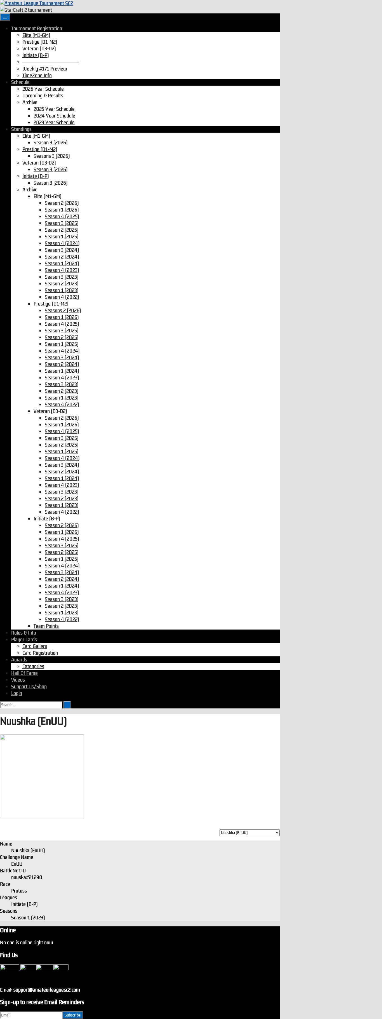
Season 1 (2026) (62, 209)
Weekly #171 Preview (44, 68)
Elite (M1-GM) (36, 35)
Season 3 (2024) (62, 250)
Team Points (46, 626)
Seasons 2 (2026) (63, 310)
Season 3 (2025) (62, 223)
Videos (18, 680)
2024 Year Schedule (54, 115)
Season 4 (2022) (62, 297)
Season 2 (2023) (62, 283)
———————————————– (50, 62)
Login (16, 693)
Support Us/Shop (29, 686)
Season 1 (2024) (62, 263)
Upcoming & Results (42, 95)
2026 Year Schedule (43, 89)
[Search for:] (31, 704)
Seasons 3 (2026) (52, 156)
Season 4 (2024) (62, 243)
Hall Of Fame (24, 673)
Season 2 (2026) (62, 203)
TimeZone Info (37, 75)
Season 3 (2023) (62, 277)
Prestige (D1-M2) (39, 42)
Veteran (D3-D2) (39, 48)
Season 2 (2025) (62, 230)
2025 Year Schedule (54, 109)
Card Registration (40, 653)
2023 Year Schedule (54, 122)
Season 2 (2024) (62, 256)
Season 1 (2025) (62, 236)
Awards (19, 659)
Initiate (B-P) (35, 55)
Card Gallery (34, 646)
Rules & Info (23, 633)
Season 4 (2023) (62, 270)
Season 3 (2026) (51, 142)
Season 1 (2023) (62, 290)
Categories (33, 666)
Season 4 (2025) (62, 216)
